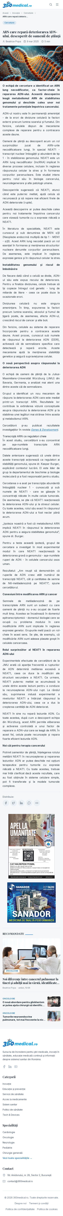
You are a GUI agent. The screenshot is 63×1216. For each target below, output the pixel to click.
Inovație (16, 13)
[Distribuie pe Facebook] (6, 803)
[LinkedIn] (10, 1066)
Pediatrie (7, 1147)
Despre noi (20, 1203)
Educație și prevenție (14, 1089)
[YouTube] (15, 1066)
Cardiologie (9, 1132)
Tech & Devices (11, 1114)
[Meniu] (57, 4)
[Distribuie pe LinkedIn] (21, 803)
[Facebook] (4, 1066)
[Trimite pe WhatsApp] (29, 803)
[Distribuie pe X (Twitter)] (13, 803)
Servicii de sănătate (13, 1094)
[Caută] (50, 4)
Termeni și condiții (38, 1203)
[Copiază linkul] (37, 803)
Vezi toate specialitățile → (17, 1158)
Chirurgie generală (12, 1152)
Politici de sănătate (13, 1109)
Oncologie (8, 1137)
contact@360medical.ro (20, 1181)
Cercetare (28, 13)
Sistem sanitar (10, 1104)
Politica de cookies (47, 1209)
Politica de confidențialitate (20, 1209)
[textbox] (31, 436)
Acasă (5, 13)
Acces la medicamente (15, 1099)
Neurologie (9, 1142)
